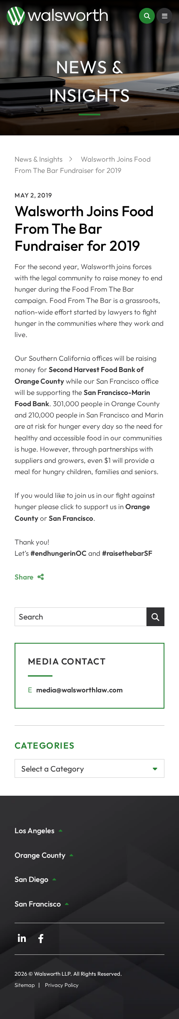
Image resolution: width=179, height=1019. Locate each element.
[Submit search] (155, 616)
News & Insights (39, 159)
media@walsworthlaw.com (79, 689)
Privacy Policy (62, 985)
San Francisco (71, 518)
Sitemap (25, 985)
